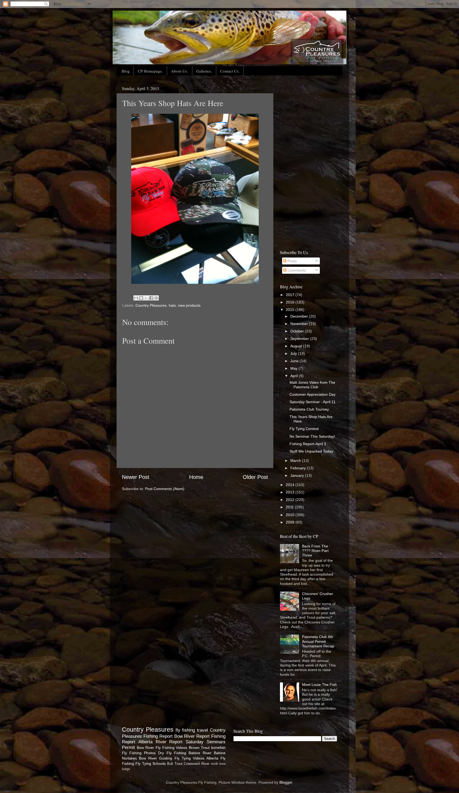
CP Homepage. (150, 71)
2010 (290, 515)
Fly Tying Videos (189, 758)
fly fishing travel (192, 730)
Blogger (285, 782)
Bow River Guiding (155, 758)
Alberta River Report (160, 741)
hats (172, 305)
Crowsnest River (196, 764)
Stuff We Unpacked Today (311, 451)
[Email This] (136, 298)
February (298, 468)
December (299, 316)
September (300, 338)
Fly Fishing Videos (171, 747)
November (299, 324)
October (297, 331)
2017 (290, 295)
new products (189, 305)
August (296, 346)
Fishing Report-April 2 (308, 444)
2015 (290, 309)
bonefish (218, 747)
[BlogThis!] (141, 298)
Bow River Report (192, 736)
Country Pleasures (151, 305)
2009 (290, 522)
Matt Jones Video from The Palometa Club (312, 384)
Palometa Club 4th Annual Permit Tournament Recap (318, 641)
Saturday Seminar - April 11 (312, 402)
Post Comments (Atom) (164, 489)
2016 (290, 302)
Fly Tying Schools (150, 763)
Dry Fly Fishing (172, 753)
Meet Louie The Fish (319, 684)
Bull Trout (174, 764)
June (295, 361)
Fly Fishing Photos (139, 753)
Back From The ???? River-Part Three (315, 551)
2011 (290, 507)
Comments (296, 270)
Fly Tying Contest (304, 429)
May (294, 368)
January (297, 475)
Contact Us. (230, 71)
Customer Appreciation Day (312, 394)
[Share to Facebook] (151, 298)
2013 (290, 492)
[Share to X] (146, 298)
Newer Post (135, 477)
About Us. (179, 71)
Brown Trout (199, 747)
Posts (291, 261)
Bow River (145, 747)
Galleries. (204, 71)
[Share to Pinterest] (156, 298)
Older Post (255, 477)
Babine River (200, 753)
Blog (126, 71)
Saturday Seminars (206, 741)
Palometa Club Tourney (309, 409)
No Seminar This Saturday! (312, 436)
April (294, 376)
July (294, 353)
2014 (290, 485)
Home (196, 477)
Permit (128, 747)
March (296, 460)
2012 (290, 499)
